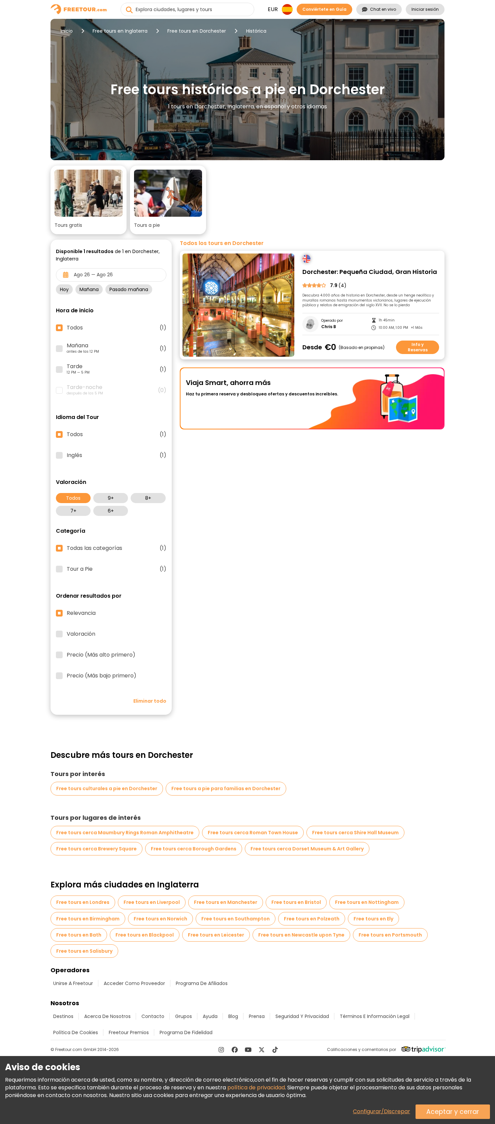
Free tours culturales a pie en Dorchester (106, 788)
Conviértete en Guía (324, 9)
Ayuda (210, 1016)
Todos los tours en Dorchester (222, 243)
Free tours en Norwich (160, 918)
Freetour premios (129, 1032)
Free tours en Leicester (216, 935)
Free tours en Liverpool (152, 902)
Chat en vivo (383, 9)
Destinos (63, 1016)
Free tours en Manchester (225, 902)
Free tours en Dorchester (196, 31)
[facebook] (235, 1050)
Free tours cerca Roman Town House (253, 832)
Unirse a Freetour (73, 983)
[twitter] (262, 1050)
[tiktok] (275, 1050)
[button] (89, 200)
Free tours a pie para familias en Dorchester (225, 788)
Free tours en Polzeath (311, 918)
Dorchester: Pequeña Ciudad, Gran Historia (369, 272)
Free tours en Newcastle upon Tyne (301, 935)
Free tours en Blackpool (145, 935)
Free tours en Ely (373, 918)
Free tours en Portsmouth (390, 935)
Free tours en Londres (82, 902)
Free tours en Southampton (235, 918)
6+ (111, 510)
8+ (148, 498)
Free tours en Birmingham (88, 918)
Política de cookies (75, 1032)
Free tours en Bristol (296, 902)
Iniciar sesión (425, 9)
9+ (111, 498)
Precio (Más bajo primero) (101, 675)
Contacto (152, 1016)
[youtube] (248, 1050)
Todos (73, 498)
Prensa (257, 1016)
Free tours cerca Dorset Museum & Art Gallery (307, 848)
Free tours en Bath (78, 935)
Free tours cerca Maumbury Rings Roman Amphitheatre (125, 832)
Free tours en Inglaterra (120, 31)
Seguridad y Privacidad (302, 1016)
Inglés (116, 455)
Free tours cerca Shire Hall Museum (355, 832)
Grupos (183, 1016)
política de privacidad (256, 1087)
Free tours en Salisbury (84, 951)
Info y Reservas (418, 347)
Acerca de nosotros (107, 1016)
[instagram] (221, 1050)
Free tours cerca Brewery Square (96, 848)
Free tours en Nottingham (367, 902)
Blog (233, 1016)
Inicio (67, 31)
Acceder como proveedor (134, 983)
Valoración (81, 634)
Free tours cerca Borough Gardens (193, 848)
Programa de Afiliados (202, 983)
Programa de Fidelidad (186, 1032)
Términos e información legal (374, 1016)
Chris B (328, 326)
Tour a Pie (116, 569)
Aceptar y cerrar (452, 1111)
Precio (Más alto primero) (101, 655)
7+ (73, 510)
